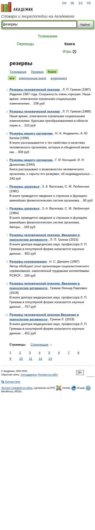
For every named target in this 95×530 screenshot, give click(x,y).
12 (40, 358)
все (12, 78)
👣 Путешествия (10, 381)
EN (64, 3)
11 (30, 358)
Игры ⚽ (70, 51)
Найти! (85, 24)
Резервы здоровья (24, 186)
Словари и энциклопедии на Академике (37, 16)
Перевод (37, 72)
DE (72, 3)
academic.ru (17, 7)
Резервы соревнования (28, 261)
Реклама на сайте (48, 374)
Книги (70, 44)
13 (50, 358)
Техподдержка (28, 374)
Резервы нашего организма (31, 133)
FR (89, 3)
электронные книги (32, 78)
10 (21, 358)
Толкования (47, 36)
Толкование (18, 72)
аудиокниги (59, 78)
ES (81, 3)
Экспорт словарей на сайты (16, 388)
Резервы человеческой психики (35, 89)
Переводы (25, 44)
